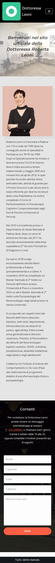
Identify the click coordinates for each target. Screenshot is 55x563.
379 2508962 (15, 430)
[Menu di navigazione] (49, 11)
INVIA (27, 531)
